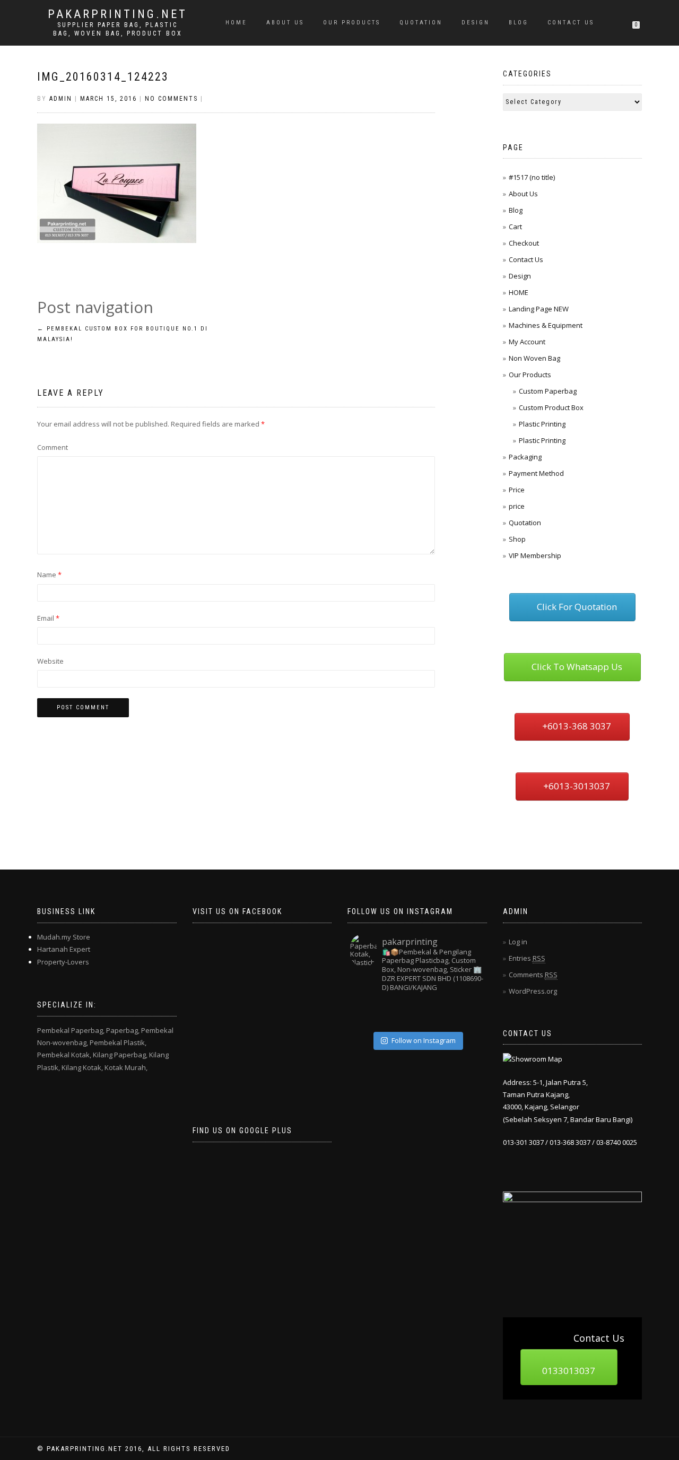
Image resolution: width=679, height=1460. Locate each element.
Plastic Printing (542, 424)
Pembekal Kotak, (64, 1054)
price (517, 506)
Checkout (524, 243)
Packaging (525, 457)
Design (476, 22)
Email (48, 618)
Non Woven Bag (534, 358)
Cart (515, 226)
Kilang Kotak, (82, 1067)
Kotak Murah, (126, 1067)
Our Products (351, 22)
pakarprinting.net (117, 14)
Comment (52, 447)
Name (49, 574)
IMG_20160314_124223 (103, 76)
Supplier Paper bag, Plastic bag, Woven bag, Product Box (117, 29)
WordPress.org (533, 991)
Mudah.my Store (63, 937)
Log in (518, 941)
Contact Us (570, 22)
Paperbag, (123, 1030)
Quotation (525, 522)
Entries (527, 958)
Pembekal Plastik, (118, 1042)
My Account (527, 341)
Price (517, 489)
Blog (518, 22)
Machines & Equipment (545, 325)
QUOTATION (420, 22)
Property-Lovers (63, 962)
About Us (285, 22)
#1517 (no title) (532, 177)
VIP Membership (535, 555)
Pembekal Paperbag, (71, 1030)
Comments (533, 974)
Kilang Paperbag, (120, 1054)
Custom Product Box (551, 407)
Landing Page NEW (539, 309)
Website (50, 661)
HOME (236, 22)
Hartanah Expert (63, 949)
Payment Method (536, 473)
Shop (517, 539)
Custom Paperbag (548, 391)
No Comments (171, 98)
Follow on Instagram (423, 1040)
